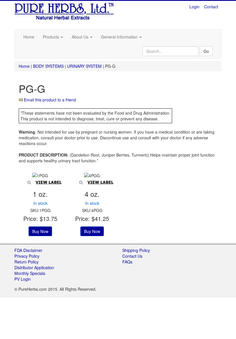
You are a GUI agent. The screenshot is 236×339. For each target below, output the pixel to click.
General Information (120, 37)
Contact (211, 6)
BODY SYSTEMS (48, 66)
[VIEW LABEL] (40, 175)
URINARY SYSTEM (84, 66)
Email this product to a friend (50, 100)
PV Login (22, 279)
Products (51, 37)
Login (194, 6)
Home (28, 37)
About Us (81, 37)
